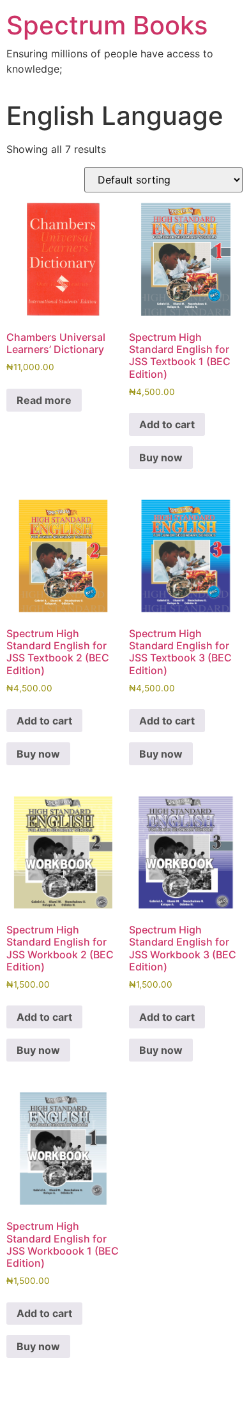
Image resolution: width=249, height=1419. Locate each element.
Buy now (161, 457)
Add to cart (167, 424)
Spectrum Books (106, 25)
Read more (44, 400)
